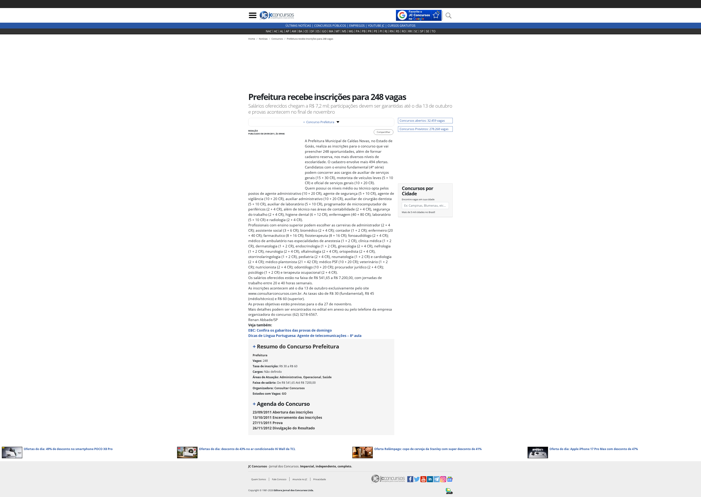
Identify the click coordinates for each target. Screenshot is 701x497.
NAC (269, 31)
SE (427, 31)
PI (381, 31)
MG (351, 31)
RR (410, 31)
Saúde (327, 377)
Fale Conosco (279, 479)
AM (294, 31)
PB (363, 31)
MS (344, 31)
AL (281, 31)
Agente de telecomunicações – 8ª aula (304, 335)
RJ (386, 31)
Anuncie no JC (299, 479)
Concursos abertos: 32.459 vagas (422, 121)
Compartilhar (383, 132)
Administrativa (291, 377)
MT (338, 31)
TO (433, 31)
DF (312, 31)
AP (287, 31)
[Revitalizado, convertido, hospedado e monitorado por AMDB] (449, 491)
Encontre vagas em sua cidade (418, 199)
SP (422, 31)
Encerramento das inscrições (287, 417)
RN (392, 31)
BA (300, 31)
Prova (268, 422)
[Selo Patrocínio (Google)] (419, 15)
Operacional (312, 377)
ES (318, 31)
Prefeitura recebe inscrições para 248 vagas (310, 38)
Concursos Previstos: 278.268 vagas (424, 129)
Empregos (357, 26)
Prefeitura (260, 355)
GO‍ (324, 31)
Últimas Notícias (298, 26)
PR (369, 31)
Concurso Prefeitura (318, 122)
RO (404, 31)
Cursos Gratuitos (401, 26)
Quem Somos (258, 479)
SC (416, 31)
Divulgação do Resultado (284, 428)
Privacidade (319, 479)
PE (375, 31)
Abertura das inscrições (283, 412)
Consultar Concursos (289, 388)
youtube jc (376, 26)
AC (276, 31)
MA (331, 31)
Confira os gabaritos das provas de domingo (290, 330)
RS (397, 31)
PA (357, 31)
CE (306, 31)
